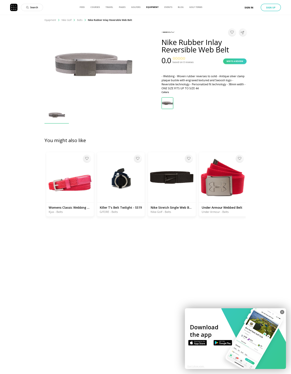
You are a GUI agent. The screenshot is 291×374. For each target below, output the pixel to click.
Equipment (50, 20)
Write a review (235, 61)
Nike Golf (66, 20)
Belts (80, 20)
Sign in (249, 7)
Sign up (271, 7)
